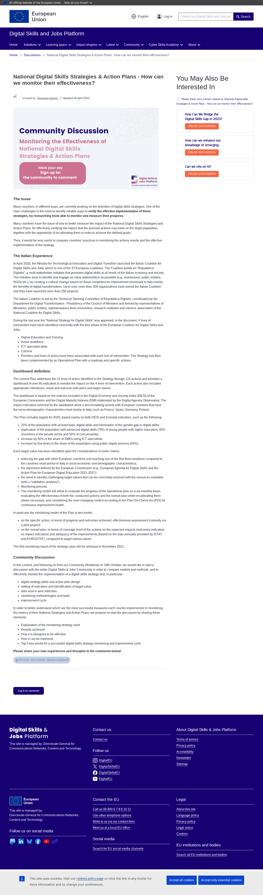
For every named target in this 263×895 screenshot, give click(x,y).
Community (132, 44)
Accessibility (184, 751)
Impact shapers (86, 44)
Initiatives (30, 44)
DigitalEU (105, 760)
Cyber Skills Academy (164, 44)
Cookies (182, 833)
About (192, 44)
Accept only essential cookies (221, 880)
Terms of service (187, 739)
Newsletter (183, 757)
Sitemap (182, 764)
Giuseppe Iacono (47, 98)
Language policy (187, 815)
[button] (140, 16)
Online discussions (202, 126)
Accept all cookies (181, 880)
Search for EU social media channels (118, 848)
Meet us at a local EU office (111, 827)
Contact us (100, 739)
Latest (110, 44)
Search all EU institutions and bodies (201, 854)
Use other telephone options (112, 815)
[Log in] (164, 16)
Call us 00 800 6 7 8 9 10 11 (112, 809)
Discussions (32, 55)
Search (245, 16)
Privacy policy (185, 745)
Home (13, 44)
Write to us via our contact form (114, 821)
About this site (186, 809)
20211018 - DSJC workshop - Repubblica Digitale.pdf (43, 660)
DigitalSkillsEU (109, 766)
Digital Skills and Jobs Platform (28, 732)
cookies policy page (90, 878)
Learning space (56, 44)
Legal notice (184, 827)
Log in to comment (28, 690)
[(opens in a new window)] (32, 16)
